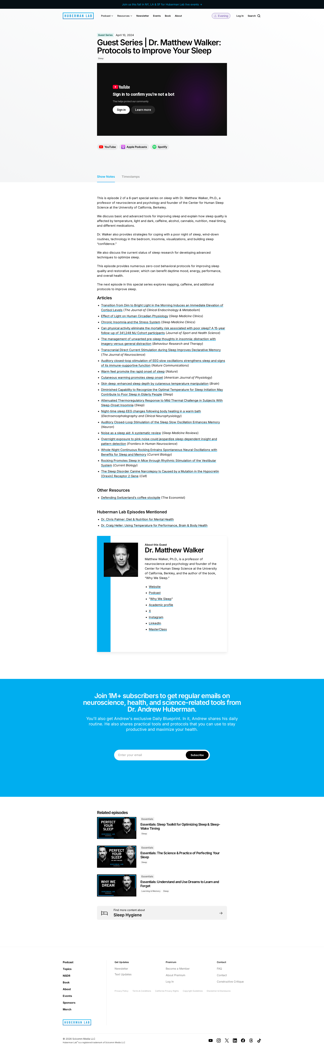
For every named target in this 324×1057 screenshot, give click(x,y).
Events (157, 15)
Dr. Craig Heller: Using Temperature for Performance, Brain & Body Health (154, 525)
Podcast (155, 593)
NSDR (66, 975)
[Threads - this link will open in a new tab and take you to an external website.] (251, 1040)
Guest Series (105, 35)
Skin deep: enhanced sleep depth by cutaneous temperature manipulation (155, 383)
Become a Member (178, 968)
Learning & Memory (150, 891)
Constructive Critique (230, 981)
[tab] (106, 176)
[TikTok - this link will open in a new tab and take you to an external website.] (259, 1040)
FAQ (219, 968)
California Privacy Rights (167, 991)
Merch (67, 1009)
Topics (67, 969)
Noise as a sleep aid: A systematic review (131, 433)
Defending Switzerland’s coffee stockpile (130, 497)
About (178, 15)
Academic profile (161, 605)
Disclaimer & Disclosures (219, 991)
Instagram (156, 617)
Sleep (100, 58)
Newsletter (142, 15)
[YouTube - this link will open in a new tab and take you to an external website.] (211, 1040)
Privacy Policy (121, 991)
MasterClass (158, 629)
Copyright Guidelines (193, 991)
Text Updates (123, 974)
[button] (107, 15)
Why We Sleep (160, 599)
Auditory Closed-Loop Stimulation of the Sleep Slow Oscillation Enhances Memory (160, 422)
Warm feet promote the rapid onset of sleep (133, 371)
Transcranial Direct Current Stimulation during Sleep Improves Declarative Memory (161, 350)
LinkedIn (155, 623)
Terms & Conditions (141, 991)
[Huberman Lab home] (78, 15)
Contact (222, 975)
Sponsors (69, 1002)
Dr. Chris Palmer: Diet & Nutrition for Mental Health (137, 519)
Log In (240, 15)
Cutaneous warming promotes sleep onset (132, 377)
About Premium (175, 975)
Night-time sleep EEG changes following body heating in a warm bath (151, 411)
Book (168, 15)
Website (155, 586)
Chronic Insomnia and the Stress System (130, 322)
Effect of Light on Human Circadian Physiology (134, 316)
